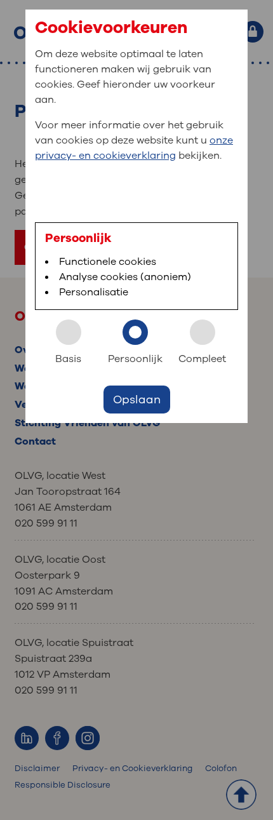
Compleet (202, 359)
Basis (68, 359)
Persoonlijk (135, 359)
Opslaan (137, 399)
